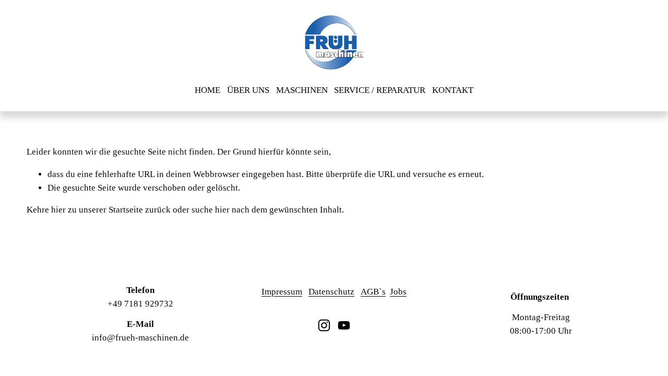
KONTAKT (452, 90)
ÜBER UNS (248, 90)
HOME (207, 90)
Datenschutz (331, 292)
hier (58, 210)
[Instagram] (324, 325)
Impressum (281, 292)
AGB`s (373, 292)
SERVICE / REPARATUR (379, 90)
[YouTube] (344, 325)
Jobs (398, 292)
